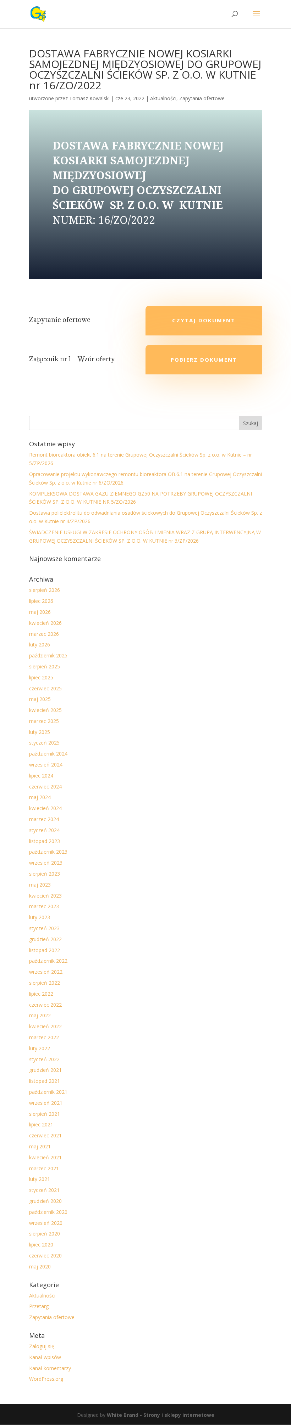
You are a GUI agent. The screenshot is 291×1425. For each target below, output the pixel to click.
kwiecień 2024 (45, 808)
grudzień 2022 (45, 939)
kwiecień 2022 (45, 1026)
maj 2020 (40, 1266)
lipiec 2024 (41, 775)
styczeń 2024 (44, 830)
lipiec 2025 (41, 677)
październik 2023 (48, 851)
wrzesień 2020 (45, 1223)
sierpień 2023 (44, 873)
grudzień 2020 (45, 1201)
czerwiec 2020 (45, 1255)
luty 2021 (39, 1179)
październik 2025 (48, 655)
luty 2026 (39, 644)
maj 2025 (40, 699)
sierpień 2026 (44, 590)
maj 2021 (40, 1146)
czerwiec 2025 (45, 688)
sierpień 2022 (44, 982)
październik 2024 (48, 753)
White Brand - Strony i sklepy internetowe (160, 1415)
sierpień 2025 (44, 666)
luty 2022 (39, 1048)
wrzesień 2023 (45, 862)
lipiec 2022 (41, 993)
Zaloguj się (41, 1346)
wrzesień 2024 (45, 764)
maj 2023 (40, 884)
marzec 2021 (44, 1168)
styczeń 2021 (44, 1190)
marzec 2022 (44, 1037)
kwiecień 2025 (45, 710)
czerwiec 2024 (45, 786)
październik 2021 (48, 1091)
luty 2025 (39, 732)
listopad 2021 (44, 1081)
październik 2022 (48, 960)
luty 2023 (39, 917)
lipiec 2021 (41, 1124)
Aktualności (163, 98)
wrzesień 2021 (45, 1102)
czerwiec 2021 (45, 1135)
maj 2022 (40, 1015)
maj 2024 (40, 797)
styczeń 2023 (44, 928)
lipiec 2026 (41, 601)
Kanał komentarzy (50, 1368)
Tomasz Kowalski (89, 98)
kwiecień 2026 (45, 623)
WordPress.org (46, 1378)
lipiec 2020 (41, 1244)
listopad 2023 (44, 841)
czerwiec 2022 (45, 1004)
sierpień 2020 (44, 1233)
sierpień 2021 (44, 1113)
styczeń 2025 (44, 742)
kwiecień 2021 (45, 1157)
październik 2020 (48, 1212)
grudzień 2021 (45, 1070)
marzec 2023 (44, 906)
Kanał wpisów (45, 1357)
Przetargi (39, 1306)
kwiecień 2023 (45, 895)
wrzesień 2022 (45, 971)
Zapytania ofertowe (202, 98)
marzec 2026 (44, 633)
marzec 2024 (44, 819)
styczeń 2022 (44, 1059)
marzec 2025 (44, 721)
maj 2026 (40, 612)
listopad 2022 (44, 950)
